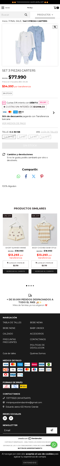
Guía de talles (49, 132)
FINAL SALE (15, 21)
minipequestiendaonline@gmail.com (24, 402)
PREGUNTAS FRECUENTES (10, 340)
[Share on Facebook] (26, 176)
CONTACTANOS (38, 339)
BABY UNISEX (37, 328)
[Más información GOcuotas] (44, 103)
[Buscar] (26, 15)
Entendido (30, 463)
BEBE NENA (36, 322)
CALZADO (8, 333)
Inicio (4, 21)
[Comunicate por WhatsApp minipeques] (54, 445)
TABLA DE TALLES (12, 322)
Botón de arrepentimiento (30, 448)
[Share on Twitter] (33, 176)
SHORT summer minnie (15, 248)
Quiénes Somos (37, 353)
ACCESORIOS (37, 333)
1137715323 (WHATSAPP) (18, 398)
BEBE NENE (9, 328)
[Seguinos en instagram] (5, 418)
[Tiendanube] (30, 439)
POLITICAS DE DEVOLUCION (37, 346)
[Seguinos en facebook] (11, 418)
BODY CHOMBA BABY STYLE (44, 248)
